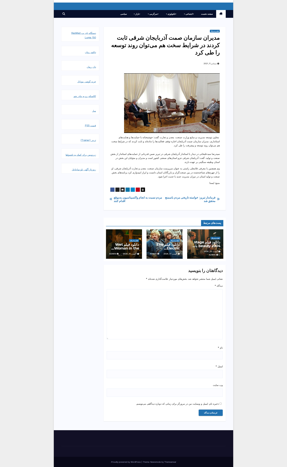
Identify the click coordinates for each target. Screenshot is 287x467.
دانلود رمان (90, 52)
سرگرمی (153, 14)
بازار (137, 14)
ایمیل (219, 366)
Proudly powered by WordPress (126, 462)
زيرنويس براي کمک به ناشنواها (81, 154)
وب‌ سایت (218, 385)
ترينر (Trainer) (88, 140)
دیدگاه (219, 285)
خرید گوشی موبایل (86, 81)
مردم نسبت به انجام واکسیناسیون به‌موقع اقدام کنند (138, 199)
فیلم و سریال (215, 31)
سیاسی (123, 14)
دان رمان (91, 66)
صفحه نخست (207, 14)
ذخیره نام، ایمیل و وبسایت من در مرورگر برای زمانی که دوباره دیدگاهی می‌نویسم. (177, 403)
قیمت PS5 (90, 125)
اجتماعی (189, 14)
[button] (63, 13)
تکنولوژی (171, 14)
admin (212, 255)
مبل (94, 110)
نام (220, 347)
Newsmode (155, 462)
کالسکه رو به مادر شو (85, 96)
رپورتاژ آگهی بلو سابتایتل (84, 169)
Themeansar (170, 462)
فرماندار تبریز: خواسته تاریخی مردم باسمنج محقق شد (190, 199)
